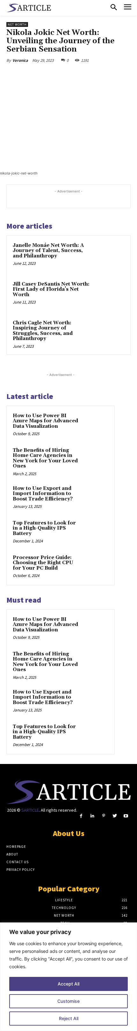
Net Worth (17, 24)
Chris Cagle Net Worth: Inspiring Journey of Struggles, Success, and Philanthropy (43, 331)
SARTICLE (30, 810)
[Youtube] (126, 816)
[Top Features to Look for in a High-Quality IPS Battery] (95, 531)
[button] (113, 7)
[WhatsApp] (76, 75)
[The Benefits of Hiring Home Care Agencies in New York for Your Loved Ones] (95, 459)
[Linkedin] (92, 816)
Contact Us (17, 862)
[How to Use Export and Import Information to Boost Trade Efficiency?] (95, 497)
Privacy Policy (20, 869)
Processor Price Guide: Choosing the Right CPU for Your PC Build (43, 563)
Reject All (68, 1018)
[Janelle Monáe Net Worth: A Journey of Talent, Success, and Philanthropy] (109, 256)
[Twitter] (47, 75)
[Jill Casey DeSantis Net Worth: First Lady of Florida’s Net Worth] (109, 295)
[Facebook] (32, 75)
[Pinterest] (62, 75)
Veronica (20, 60)
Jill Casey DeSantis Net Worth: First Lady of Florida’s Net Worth (51, 289)
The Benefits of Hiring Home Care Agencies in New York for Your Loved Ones (45, 458)
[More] (91, 75)
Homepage (16, 846)
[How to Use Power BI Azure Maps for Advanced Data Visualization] (95, 424)
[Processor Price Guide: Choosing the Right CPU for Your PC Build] (95, 566)
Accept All (68, 983)
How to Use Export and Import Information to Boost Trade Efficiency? (43, 493)
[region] (68, 976)
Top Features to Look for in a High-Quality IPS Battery (44, 528)
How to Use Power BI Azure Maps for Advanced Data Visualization (45, 421)
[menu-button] (127, 8)
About (12, 854)
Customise (68, 1001)
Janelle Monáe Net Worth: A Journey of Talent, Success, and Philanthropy (48, 250)
